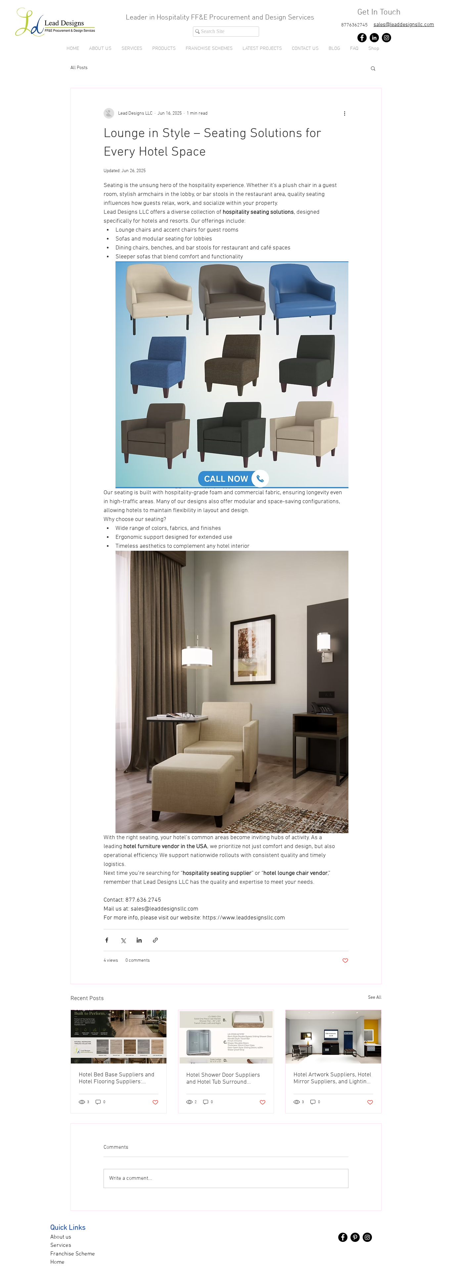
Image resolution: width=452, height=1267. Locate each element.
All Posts (79, 68)
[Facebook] (362, 37)
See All (375, 997)
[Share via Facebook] (107, 940)
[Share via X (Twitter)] (123, 940)
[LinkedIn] (374, 37)
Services (60, 1245)
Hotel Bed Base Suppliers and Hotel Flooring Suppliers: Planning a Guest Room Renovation (117, 1078)
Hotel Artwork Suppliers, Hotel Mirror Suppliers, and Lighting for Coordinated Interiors (332, 1078)
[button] (164, 48)
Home (57, 1262)
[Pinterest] (355, 1237)
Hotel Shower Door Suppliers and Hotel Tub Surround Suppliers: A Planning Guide (223, 1079)
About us (60, 1237)
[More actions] (344, 113)
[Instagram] (386, 37)
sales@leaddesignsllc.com (404, 24)
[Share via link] (155, 940)
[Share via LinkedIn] (139, 940)
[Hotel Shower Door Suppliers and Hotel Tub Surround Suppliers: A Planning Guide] (226, 1036)
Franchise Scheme (72, 1254)
